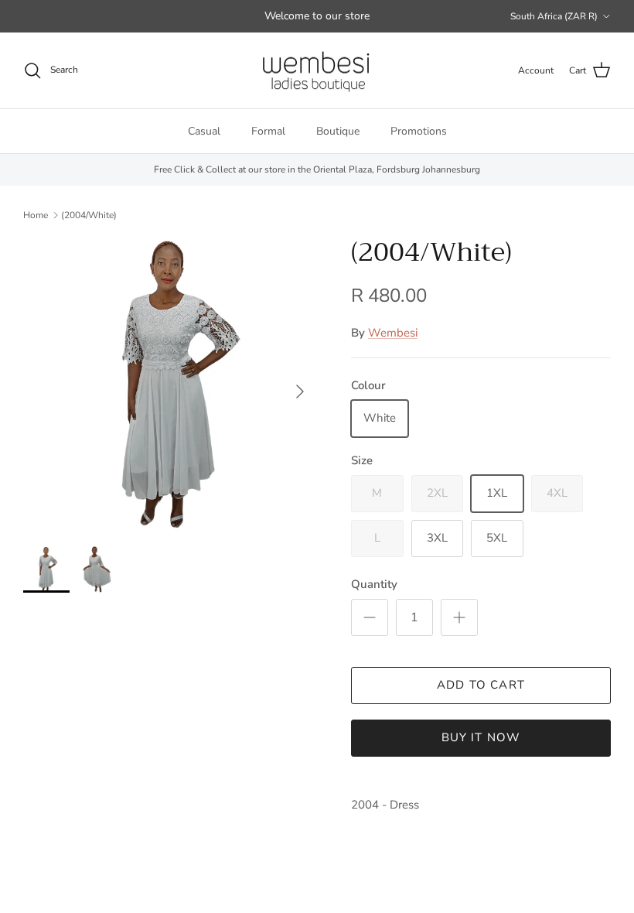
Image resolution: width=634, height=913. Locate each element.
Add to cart (481, 684)
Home (35, 214)
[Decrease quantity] (369, 617)
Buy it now (481, 737)
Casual (204, 131)
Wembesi (393, 332)
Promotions (418, 131)
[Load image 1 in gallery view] (170, 384)
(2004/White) (89, 214)
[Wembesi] (317, 71)
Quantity (374, 584)
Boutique (338, 131)
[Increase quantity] (459, 617)
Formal (268, 131)
